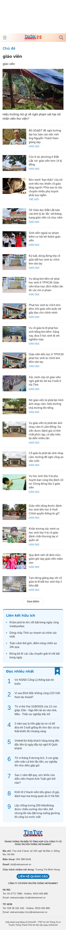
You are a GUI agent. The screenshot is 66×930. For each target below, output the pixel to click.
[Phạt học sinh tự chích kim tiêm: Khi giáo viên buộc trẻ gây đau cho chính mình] (14, 311)
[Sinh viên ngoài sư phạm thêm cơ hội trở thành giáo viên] (14, 239)
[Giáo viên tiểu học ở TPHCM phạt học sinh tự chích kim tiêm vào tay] (14, 360)
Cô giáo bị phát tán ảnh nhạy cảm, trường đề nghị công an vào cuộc (46, 457)
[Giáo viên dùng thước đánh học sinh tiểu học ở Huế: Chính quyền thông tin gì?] (14, 512)
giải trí (47, 653)
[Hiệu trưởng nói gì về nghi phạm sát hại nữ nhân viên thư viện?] (33, 89)
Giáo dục (34, 146)
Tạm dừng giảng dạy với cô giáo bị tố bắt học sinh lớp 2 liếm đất (45, 581)
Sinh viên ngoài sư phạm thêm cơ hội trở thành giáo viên (44, 236)
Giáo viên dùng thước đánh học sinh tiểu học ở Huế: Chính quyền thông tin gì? (45, 509)
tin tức (26, 622)
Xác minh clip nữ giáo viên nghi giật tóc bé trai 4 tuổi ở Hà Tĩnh (45, 381)
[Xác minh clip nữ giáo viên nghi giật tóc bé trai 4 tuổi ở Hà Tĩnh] (14, 383)
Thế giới (34, 199)
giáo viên (12, 56)
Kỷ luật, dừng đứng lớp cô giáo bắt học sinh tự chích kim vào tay (44, 259)
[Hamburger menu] (5, 38)
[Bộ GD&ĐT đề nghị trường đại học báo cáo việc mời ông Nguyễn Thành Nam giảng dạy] (14, 137)
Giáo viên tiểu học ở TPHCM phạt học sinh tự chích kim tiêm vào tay (46, 358)
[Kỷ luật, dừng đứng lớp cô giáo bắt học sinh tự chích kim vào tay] (14, 262)
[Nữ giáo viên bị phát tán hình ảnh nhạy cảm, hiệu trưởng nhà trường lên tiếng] (14, 406)
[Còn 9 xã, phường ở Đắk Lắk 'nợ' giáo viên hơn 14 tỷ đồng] (14, 163)
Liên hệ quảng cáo (33, 876)
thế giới (27, 643)
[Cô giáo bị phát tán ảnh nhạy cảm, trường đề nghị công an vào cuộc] (14, 459)
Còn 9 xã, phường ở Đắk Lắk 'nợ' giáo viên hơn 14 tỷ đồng (45, 160)
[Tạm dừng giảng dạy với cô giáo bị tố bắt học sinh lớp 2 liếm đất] (14, 584)
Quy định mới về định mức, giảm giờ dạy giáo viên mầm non (46, 559)
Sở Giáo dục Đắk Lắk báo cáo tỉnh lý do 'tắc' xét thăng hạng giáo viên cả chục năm (45, 214)
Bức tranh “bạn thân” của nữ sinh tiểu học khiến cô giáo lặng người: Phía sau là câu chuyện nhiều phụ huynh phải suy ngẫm (46, 187)
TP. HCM (7, 904)
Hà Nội (6, 889)
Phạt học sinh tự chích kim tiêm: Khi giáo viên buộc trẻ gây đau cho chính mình (45, 309)
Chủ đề (9, 48)
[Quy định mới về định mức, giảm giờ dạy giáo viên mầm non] (14, 561)
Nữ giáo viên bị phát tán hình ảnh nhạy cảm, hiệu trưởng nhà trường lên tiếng (46, 404)
